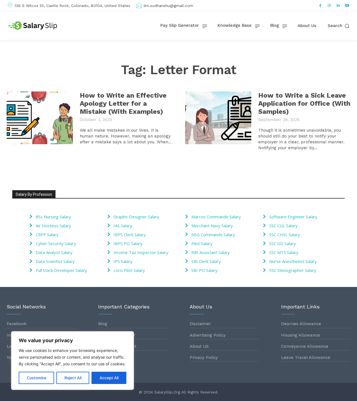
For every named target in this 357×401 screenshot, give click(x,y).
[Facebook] (320, 6)
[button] (339, 26)
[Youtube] (347, 6)
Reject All (72, 377)
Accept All (109, 377)
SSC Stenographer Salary (292, 270)
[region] (72, 360)
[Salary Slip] (33, 25)
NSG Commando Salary (213, 234)
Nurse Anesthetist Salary (293, 261)
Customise (36, 377)
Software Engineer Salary (293, 216)
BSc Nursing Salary (53, 216)
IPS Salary (123, 261)
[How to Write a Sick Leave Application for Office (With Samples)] (218, 117)
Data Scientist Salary (55, 261)
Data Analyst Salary (54, 252)
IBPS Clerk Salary (130, 234)
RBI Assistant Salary (210, 252)
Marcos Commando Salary (216, 216)
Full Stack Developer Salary (61, 270)
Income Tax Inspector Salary (141, 252)
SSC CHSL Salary (284, 234)
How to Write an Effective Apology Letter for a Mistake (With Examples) (123, 103)
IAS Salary (123, 225)
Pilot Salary (202, 243)
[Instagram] (329, 6)
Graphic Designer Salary (136, 216)
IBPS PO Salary (128, 243)
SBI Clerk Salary (206, 261)
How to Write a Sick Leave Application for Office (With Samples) (304, 103)
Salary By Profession (34, 194)
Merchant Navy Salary (212, 225)
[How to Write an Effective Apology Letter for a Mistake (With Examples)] (40, 117)
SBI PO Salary (204, 270)
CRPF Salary (47, 234)
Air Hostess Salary (53, 225)
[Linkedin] (338, 6)
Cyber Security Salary (56, 243)
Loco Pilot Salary (129, 270)
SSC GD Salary (282, 243)
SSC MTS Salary (283, 252)
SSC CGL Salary (283, 225)
